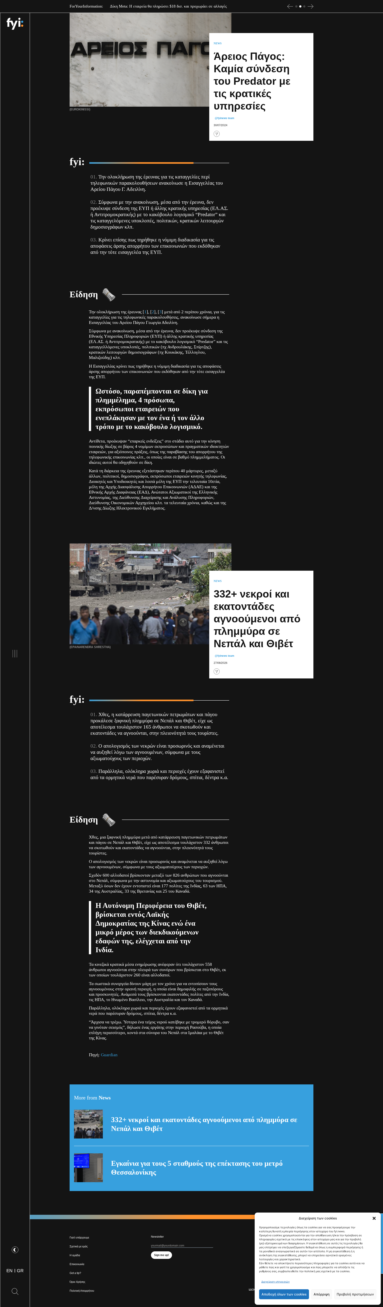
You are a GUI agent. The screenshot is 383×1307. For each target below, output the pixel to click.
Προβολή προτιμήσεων (355, 1294)
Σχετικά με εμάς (79, 1246)
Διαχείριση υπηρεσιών (275, 1281)
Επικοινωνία (77, 1264)
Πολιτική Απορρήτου (82, 1290)
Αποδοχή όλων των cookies (284, 1294)
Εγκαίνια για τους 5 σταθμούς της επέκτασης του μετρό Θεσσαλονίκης (197, 1167)
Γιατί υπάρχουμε (79, 1237)
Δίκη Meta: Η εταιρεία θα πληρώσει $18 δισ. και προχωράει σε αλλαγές (168, 6)
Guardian (109, 1054)
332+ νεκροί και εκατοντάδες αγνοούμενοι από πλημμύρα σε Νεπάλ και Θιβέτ (204, 1124)
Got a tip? (75, 1273)
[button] (374, 1218)
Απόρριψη (322, 1294)
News (218, 43)
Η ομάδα (75, 1255)
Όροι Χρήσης (77, 1281)
